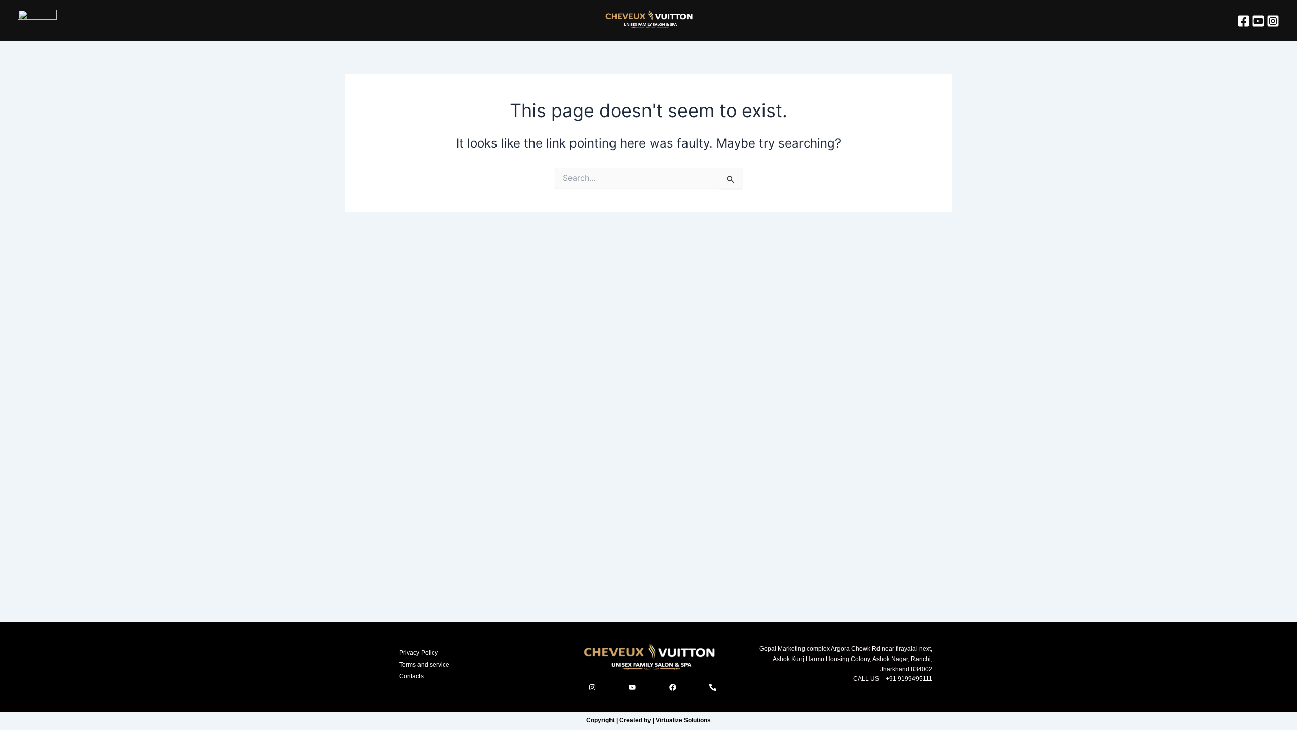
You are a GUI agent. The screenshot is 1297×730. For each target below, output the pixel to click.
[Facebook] (1243, 21)
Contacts (411, 676)
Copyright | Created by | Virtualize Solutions (648, 720)
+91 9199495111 (908, 678)
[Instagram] (1273, 21)
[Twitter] (1258, 21)
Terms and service (424, 664)
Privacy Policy (418, 652)
